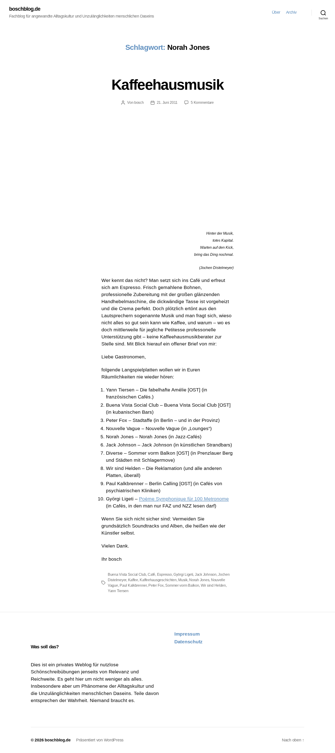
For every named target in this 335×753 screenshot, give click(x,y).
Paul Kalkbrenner (133, 585)
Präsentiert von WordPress (100, 740)
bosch (139, 102)
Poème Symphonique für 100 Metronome (184, 498)
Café (151, 574)
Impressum (187, 633)
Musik (183, 580)
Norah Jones (199, 580)
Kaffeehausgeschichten (158, 580)
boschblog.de (25, 9)
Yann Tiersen (118, 591)
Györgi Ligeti (183, 574)
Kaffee (133, 580)
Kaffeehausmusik (167, 84)
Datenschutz (188, 641)
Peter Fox (156, 585)
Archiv (291, 12)
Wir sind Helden (213, 585)
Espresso (164, 574)
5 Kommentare (202, 102)
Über (276, 12)
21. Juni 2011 (167, 102)
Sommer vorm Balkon (182, 585)
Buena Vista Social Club (127, 574)
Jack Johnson (205, 574)
